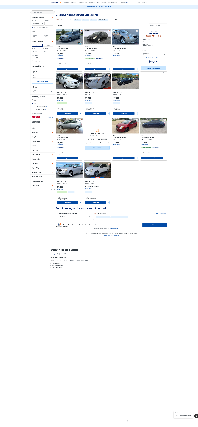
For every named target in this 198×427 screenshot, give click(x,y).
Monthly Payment (146, 39)
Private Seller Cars (82, 2)
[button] (139, 2)
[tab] (53, 253)
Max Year (46, 35)
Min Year (35, 35)
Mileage (34, 90)
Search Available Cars (153, 68)
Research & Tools (112, 2)
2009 (79, 12)
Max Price (45, 48)
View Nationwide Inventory (111, 235)
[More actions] (80, 69)
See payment (60, 55)
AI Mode (124, 2)
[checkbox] (36, 58)
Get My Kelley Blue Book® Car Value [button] (153, 57)
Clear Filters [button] (70, 20)
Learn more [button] (50, 117)
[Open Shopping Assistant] (196, 416)
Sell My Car (92, 2)
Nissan (68, 12)
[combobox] (42, 12)
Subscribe (155, 225)
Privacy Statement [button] (114, 228)
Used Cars (66, 2)
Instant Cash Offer (101, 2)
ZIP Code (46, 20)
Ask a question (97, 148)
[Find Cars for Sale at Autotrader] (56, 2)
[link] (60, 58)
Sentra (74, 12)
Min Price (34, 48)
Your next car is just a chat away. (99, 6)
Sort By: (152, 25)
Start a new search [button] (161, 213)
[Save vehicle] (81, 31)
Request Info (68, 69)
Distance (34, 20)
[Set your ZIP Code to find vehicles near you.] (99, 15)
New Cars (73, 2)
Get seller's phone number (63, 198)
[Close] (191, 413)
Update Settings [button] (160, 63)
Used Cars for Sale (60, 12)
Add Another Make (42, 81)
